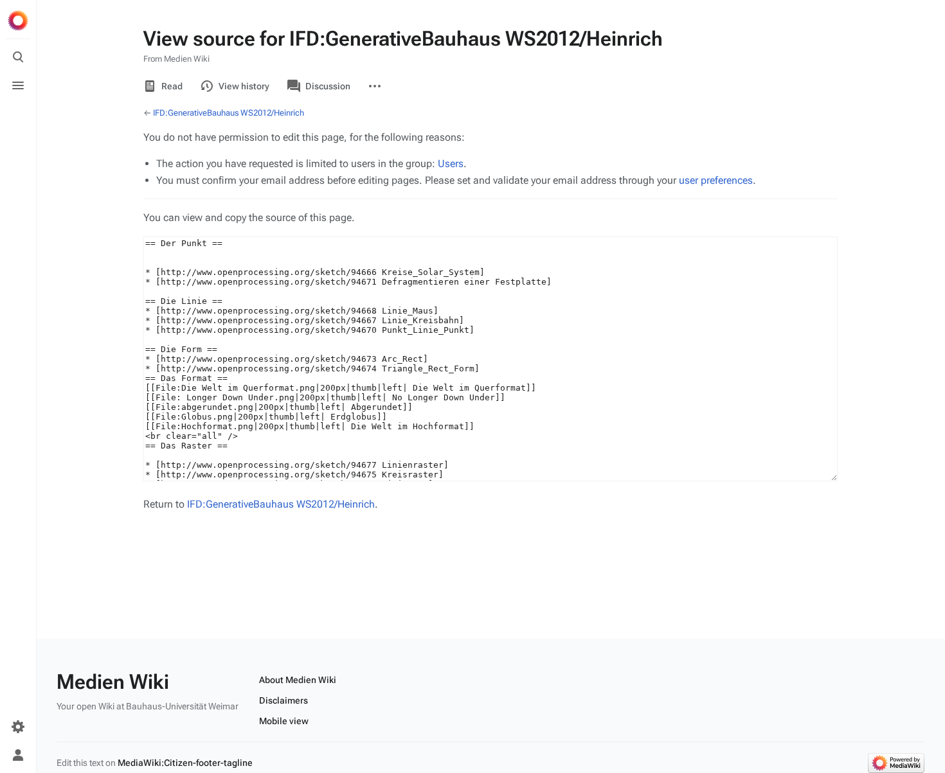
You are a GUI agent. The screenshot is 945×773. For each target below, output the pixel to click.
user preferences (716, 180)
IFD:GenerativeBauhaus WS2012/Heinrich (228, 113)
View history (244, 86)
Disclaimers (283, 700)
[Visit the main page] (18, 20)
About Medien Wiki (297, 680)
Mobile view (284, 721)
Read (172, 86)
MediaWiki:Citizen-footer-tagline (185, 763)
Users (451, 163)
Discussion (327, 86)
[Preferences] (18, 727)
